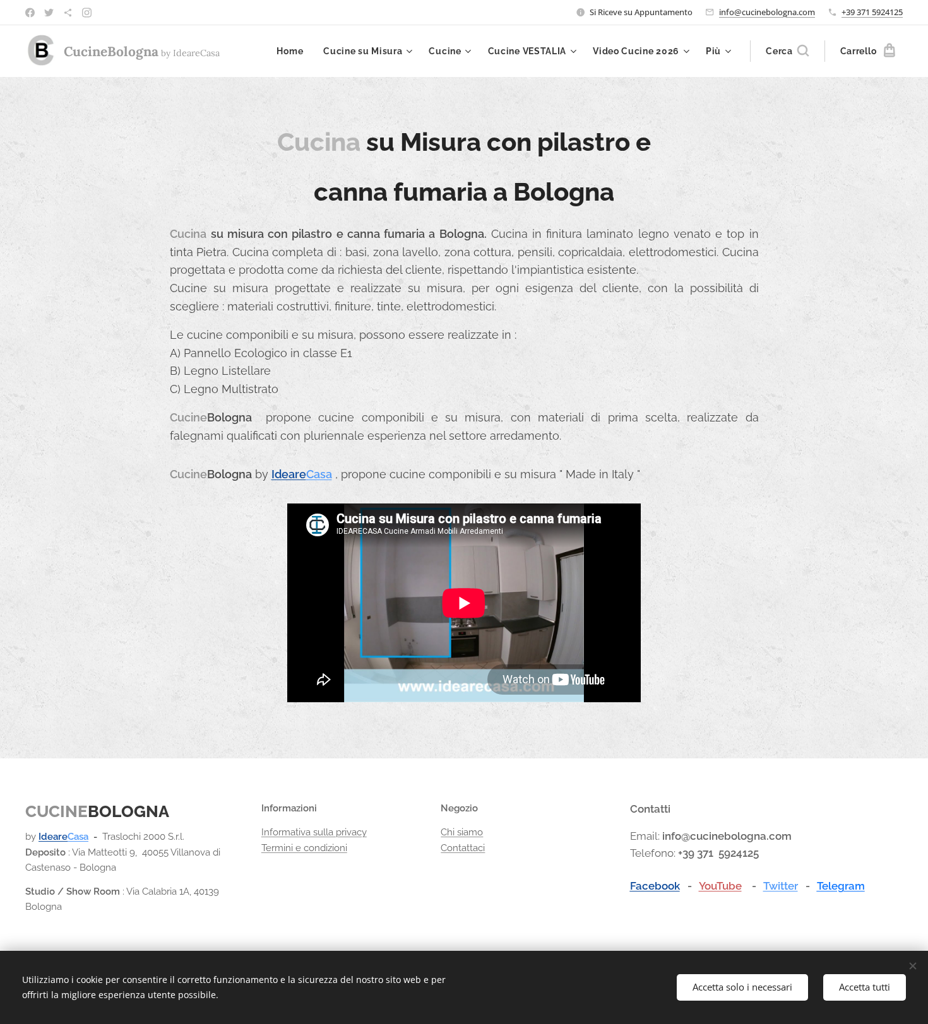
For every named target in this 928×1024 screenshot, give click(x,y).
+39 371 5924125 (872, 12)
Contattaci (463, 848)
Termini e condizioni (304, 848)
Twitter (780, 886)
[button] (787, 51)
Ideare (288, 474)
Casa (319, 474)
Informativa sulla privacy (314, 832)
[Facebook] (30, 12)
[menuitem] (293, 51)
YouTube (720, 886)
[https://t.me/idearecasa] (68, 12)
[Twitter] (49, 12)
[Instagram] (87, 12)
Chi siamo (462, 832)
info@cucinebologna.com (767, 12)
